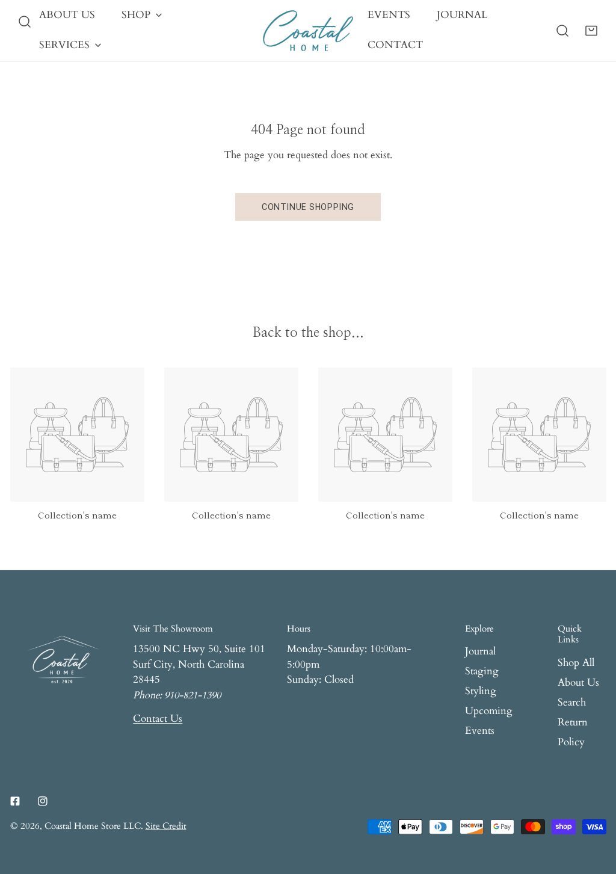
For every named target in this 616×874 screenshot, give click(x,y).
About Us (578, 682)
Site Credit (166, 826)
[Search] (24, 21)
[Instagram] (43, 801)
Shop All (576, 662)
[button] (591, 30)
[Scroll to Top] (593, 809)
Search (572, 702)
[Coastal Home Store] (308, 30)
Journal (480, 651)
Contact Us (157, 718)
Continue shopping (308, 207)
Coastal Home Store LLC (93, 826)
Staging (482, 671)
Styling (480, 691)
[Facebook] (15, 801)
